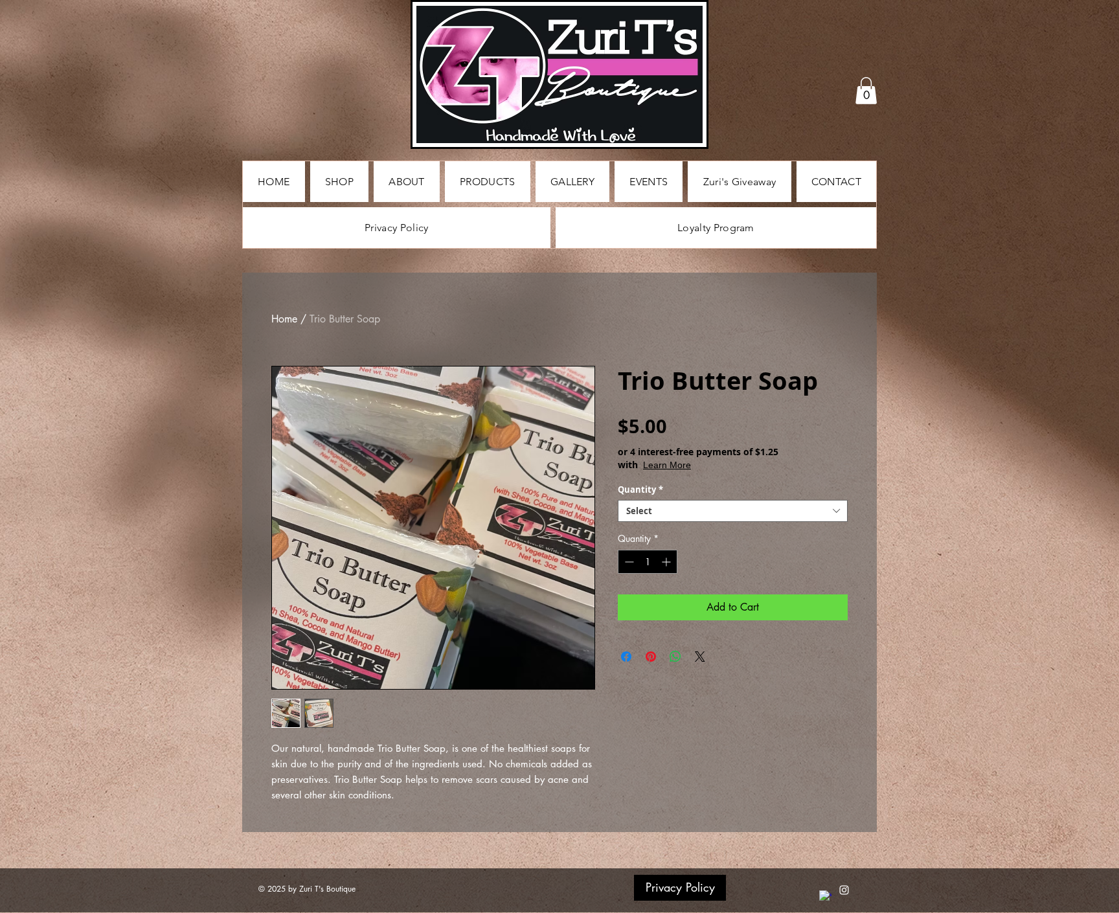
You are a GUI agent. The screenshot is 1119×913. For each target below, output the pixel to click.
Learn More (720, 464)
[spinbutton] (647, 561)
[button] (866, 90)
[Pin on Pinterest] (651, 656)
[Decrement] (628, 561)
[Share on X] (700, 656)
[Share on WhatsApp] (675, 656)
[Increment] (667, 561)
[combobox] (733, 511)
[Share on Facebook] (626, 656)
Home (284, 319)
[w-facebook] (825, 896)
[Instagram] (844, 890)
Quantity (640, 489)
